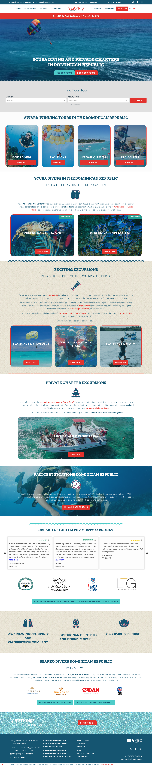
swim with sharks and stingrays (73, 313)
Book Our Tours (86, 73)
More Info (22, 162)
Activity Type (73, 97)
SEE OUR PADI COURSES (76, 507)
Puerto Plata (84, 306)
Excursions (56, 9)
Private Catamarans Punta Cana (57, 756)
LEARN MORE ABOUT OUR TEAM (55, 702)
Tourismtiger (136, 759)
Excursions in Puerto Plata (54, 753)
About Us (97, 9)
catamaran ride (125, 313)
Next (147, 553)
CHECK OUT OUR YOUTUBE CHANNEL (95, 702)
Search (138, 100)
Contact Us (109, 9)
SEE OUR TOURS (64, 73)
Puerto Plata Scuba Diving (54, 743)
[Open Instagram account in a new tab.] (142, 2)
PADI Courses (83, 740)
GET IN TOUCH (87, 723)
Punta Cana (119, 207)
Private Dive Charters (52, 746)
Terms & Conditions (85, 753)
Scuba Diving (30, 9)
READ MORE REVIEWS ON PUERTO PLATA (55, 601)
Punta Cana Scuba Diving (54, 740)
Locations (81, 743)
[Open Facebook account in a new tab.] (137, 2)
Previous (5, 553)
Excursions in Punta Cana (54, 750)
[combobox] (36, 100)
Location (9, 97)
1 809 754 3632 (115, 2)
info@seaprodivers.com (87, 2)
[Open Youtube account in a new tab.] (133, 2)
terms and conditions (107, 764)
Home (18, 9)
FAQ (79, 750)
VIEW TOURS (42, 251)
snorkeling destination (79, 308)
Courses (43, 9)
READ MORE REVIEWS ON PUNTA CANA (99, 601)
